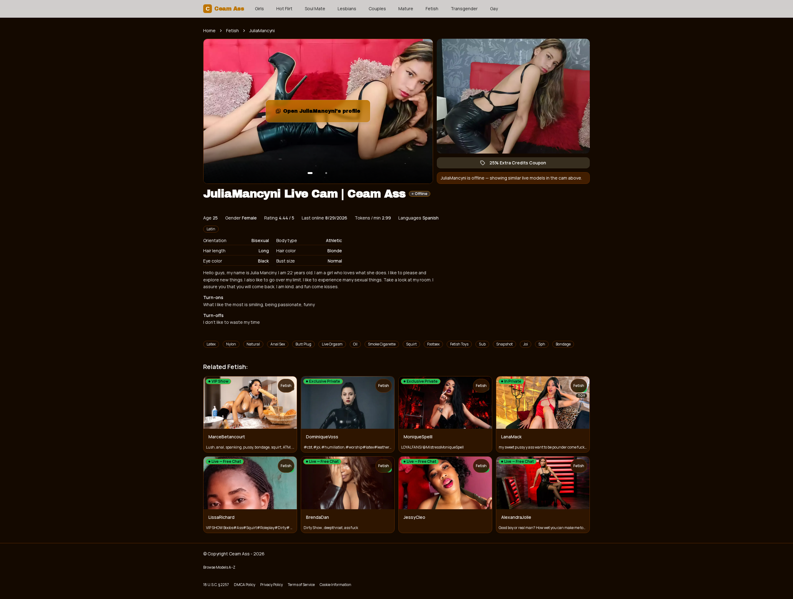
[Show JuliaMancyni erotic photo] (310, 173)
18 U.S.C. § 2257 (216, 584)
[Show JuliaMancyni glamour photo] (326, 173)
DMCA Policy (244, 584)
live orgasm (332, 344)
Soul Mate (315, 8)
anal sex (277, 344)
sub (482, 344)
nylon (231, 344)
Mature (405, 8)
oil (355, 344)
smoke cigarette (382, 344)
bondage (563, 344)
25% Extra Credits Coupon (520, 164)
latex (211, 344)
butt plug (303, 344)
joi (525, 344)
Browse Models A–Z (219, 567)
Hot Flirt (284, 8)
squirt (411, 344)
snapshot (504, 344)
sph (541, 344)
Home (209, 30)
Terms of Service (301, 584)
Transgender (464, 8)
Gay (494, 8)
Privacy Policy (271, 584)
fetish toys (459, 344)
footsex (433, 344)
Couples (377, 8)
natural (253, 344)
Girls (259, 8)
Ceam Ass (225, 9)
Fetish (432, 8)
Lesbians (347, 8)
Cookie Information (335, 584)
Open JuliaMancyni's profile (326, 112)
